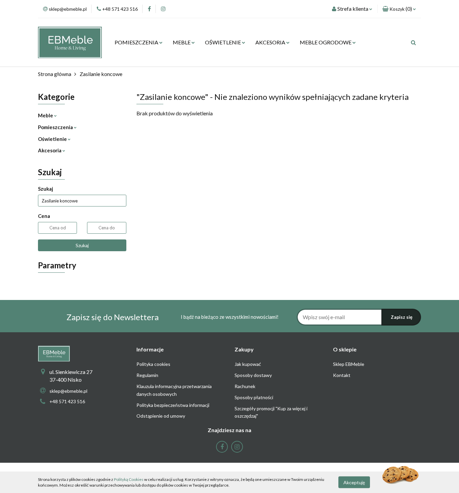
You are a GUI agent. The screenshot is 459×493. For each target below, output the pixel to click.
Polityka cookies (153, 364)
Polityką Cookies (128, 479)
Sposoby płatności (254, 397)
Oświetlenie (53, 139)
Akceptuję (354, 482)
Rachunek (245, 386)
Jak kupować (248, 364)
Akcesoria (50, 150)
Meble (46, 115)
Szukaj (82, 245)
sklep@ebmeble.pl (68, 391)
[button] (399, 9)
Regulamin (147, 375)
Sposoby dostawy (253, 375)
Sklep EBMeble (348, 364)
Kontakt (341, 375)
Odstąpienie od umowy (160, 416)
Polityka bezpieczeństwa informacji (172, 405)
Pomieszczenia (56, 127)
